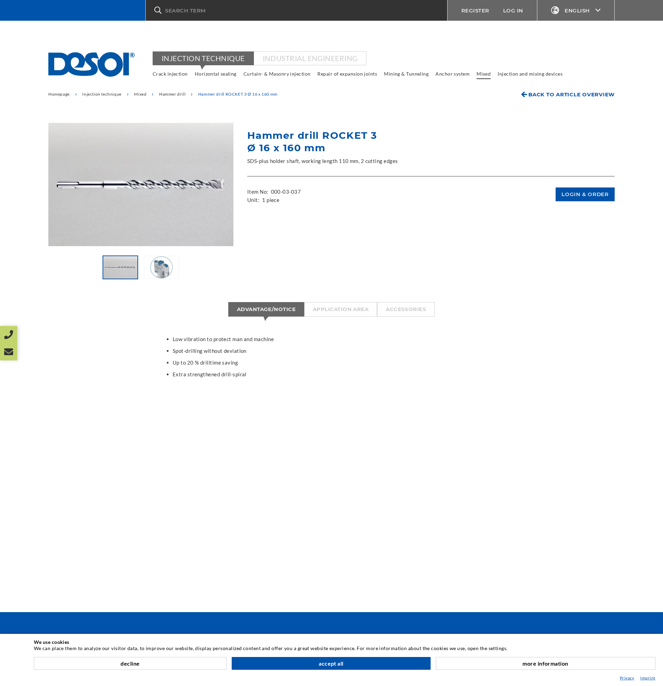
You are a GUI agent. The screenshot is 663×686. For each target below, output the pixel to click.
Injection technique (203, 58)
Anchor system (452, 74)
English (577, 10)
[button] (296, 10)
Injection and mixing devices (530, 74)
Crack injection (170, 74)
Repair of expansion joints (347, 74)
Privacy (627, 677)
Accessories (406, 309)
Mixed (484, 74)
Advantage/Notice (266, 309)
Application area (340, 309)
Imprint (647, 677)
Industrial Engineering (310, 58)
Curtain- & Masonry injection (277, 74)
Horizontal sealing (216, 74)
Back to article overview (571, 94)
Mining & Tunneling (406, 74)
